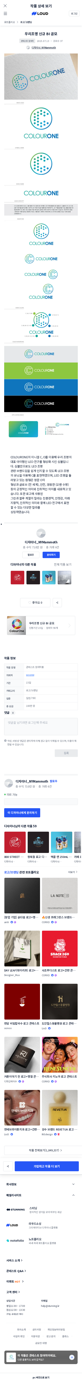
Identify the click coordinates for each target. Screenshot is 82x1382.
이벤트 (13, 1281)
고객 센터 (11, 1292)
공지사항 (36, 1329)
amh (6, 922)
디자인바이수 (10, 1081)
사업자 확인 (18, 1336)
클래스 (65, 1336)
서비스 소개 (13, 1260)
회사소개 (21, 1329)
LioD (44, 1028)
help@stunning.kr (50, 1305)
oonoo (8, 1028)
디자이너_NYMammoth (41, 542)
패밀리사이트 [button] (13, 1195)
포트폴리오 (9, 22)
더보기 (71, 872)
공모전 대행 (41, 1343)
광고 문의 (51, 1336)
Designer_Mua (12, 975)
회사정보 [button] (11, 1184)
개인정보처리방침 (56, 1329)
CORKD (46, 922)
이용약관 (35, 1336)
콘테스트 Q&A (14, 1271)
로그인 (74, 13)
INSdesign (47, 1134)
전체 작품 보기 (62, 564)
